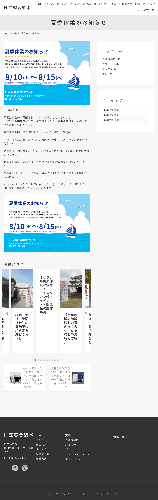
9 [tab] (58, 360)
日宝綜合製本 (17, 7)
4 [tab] (44, 360)
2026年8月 (110, 109)
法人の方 (41, 449)
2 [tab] (38, 360)
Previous (7, 313)
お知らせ (107, 64)
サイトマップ (73, 458)
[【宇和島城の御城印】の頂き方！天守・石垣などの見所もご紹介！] (71, 288)
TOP (39, 435)
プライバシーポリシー (78, 454)
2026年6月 (110, 119)
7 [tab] (52, 360)
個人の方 (41, 444)
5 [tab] (47, 360)
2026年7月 (110, 114)
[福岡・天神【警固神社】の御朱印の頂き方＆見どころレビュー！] (22, 288)
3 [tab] (41, 360)
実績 (105, 74)
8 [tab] (55, 360)
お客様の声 (109, 59)
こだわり (41, 440)
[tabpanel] (47, 311)
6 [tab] (49, 360)
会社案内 (41, 458)
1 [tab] (35, 360)
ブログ (106, 69)
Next (85, 313)
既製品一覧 (43, 454)
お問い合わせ (120, 436)
